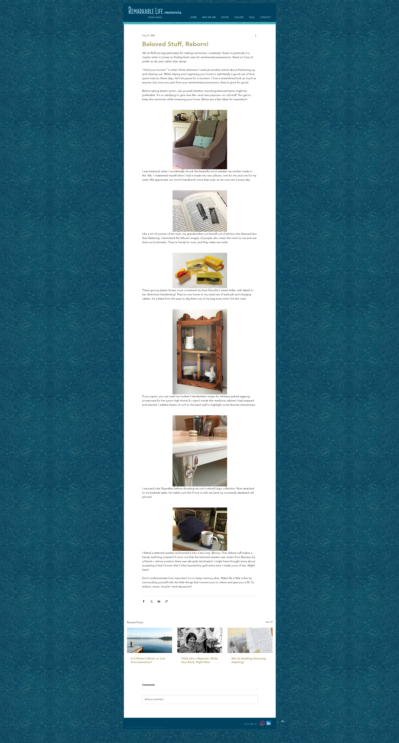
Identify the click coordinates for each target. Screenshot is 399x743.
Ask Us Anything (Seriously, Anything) (249, 660)
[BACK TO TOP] (283, 721)
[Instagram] (262, 723)
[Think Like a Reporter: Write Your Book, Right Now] (199, 640)
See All (269, 621)
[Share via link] (166, 601)
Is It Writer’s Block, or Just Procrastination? (148, 660)
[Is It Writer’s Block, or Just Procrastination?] (149, 640)
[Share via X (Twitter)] (151, 601)
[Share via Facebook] (143, 601)
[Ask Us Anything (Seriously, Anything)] (250, 640)
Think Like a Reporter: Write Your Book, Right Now (199, 660)
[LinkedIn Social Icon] (268, 723)
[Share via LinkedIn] (158, 601)
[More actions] (255, 35)
